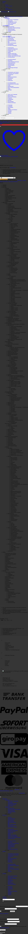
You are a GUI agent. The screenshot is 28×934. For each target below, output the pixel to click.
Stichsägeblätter (13, 535)
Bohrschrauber (13, 256)
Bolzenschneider (13, 367)
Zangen (9, 66)
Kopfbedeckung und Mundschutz (15, 320)
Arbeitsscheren (13, 285)
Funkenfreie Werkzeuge (13, 48)
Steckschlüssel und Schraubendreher (15, 375)
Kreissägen (12, 292)
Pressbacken (12, 497)
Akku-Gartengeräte (12, 23)
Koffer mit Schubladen (15, 330)
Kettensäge (10, 105)
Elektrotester (13, 313)
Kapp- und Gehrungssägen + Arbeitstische (19, 290)
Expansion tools (13, 268)
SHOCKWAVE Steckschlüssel (16, 452)
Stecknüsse (10, 60)
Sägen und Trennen (16, 121)
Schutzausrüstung (11, 602)
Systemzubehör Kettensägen (16, 537)
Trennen (9, 435)
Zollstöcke (12, 359)
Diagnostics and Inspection (13, 262)
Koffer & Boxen (13, 328)
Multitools (12, 294)
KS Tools (5, 33)
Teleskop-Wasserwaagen (15, 382)
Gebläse (9, 204)
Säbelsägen (12, 298)
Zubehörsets (10, 551)
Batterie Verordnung (9, 647)
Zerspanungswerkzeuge (13, 67)
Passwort (2, 908)
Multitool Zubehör (14, 533)
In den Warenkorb (4, 179)
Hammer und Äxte (11, 50)
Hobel (11, 289)
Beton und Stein (13, 457)
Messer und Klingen (12, 365)
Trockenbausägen (14, 373)
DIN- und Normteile (12, 43)
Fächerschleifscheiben (14, 516)
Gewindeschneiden (12, 82)
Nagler (11, 244)
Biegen (9, 75)
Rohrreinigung (11, 434)
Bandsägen (12, 286)
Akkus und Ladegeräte (12, 94)
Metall (11, 463)
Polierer (12, 306)
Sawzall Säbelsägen (14, 503)
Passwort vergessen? (4, 913)
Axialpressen (10, 74)
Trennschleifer (13, 411)
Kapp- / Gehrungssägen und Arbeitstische (19, 484)
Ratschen (12, 245)
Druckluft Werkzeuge (12, 45)
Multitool (10, 595)
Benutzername (3, 919)
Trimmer (9, 112)
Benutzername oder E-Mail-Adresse (8, 906)
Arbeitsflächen (13, 335)
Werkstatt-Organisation (15, 333)
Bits (8, 41)
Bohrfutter (12, 473)
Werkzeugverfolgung (14, 239)
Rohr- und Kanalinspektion (13, 87)
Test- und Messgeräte (12, 312)
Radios (9, 275)
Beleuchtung (10, 24)
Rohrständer (12, 501)
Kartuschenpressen (14, 232)
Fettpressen (12, 227)
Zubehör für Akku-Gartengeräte (14, 544)
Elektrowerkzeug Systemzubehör (14, 466)
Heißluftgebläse (13, 230)
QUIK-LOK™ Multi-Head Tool (14, 208)
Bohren (9, 456)
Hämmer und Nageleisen (13, 351)
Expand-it (10, 98)
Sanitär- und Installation (13, 54)
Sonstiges (10, 89)
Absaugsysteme (13, 422)
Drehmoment (10, 44)
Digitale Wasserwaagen (15, 381)
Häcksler (9, 100)
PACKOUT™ (11, 325)
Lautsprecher (13, 276)
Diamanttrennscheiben (4, 122)
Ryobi (6, 664)
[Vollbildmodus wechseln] (1, 932)
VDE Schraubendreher (15, 379)
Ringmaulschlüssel (14, 348)
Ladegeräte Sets (11, 575)
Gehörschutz (10, 439)
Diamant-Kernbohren (12, 77)
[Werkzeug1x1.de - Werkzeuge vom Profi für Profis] (8, 11)
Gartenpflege (10, 99)
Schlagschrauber (13, 247)
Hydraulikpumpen (14, 269)
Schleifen (10, 413)
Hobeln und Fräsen (12, 102)
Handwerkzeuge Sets (12, 352)
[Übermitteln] (3, 119)
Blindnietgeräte (13, 243)
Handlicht (12, 250)
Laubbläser (10, 106)
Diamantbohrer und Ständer (16, 397)
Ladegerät (12, 428)
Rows (11, 541)
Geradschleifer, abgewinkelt (16, 305)
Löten (9, 85)
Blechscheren (13, 471)
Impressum (17, 789)
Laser (9, 273)
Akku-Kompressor (14, 223)
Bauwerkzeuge (11, 39)
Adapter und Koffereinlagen (16, 326)
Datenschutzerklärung (4, 790)
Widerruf (7, 648)
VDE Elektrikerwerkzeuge (13, 61)
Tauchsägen (12, 301)
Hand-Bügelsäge (13, 368)
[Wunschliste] (0, 126)
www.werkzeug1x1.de (9, 683)
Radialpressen (11, 86)
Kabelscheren (13, 369)
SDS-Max (12, 259)
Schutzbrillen (10, 443)
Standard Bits (13, 454)
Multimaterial (13, 464)
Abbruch (9, 424)
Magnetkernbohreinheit (15, 257)
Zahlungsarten (8, 645)
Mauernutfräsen (11, 402)
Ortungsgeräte (13, 264)
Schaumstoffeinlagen (14, 337)
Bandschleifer (13, 469)
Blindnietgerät (13, 472)
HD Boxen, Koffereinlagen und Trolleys (16, 324)
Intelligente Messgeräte (15, 483)
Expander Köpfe (13, 476)
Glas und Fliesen (13, 459)
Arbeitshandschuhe (12, 437)
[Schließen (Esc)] (4, 932)
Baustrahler (10, 342)
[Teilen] (3, 932)
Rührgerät (12, 237)
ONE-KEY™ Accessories (15, 496)
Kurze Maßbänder (14, 356)
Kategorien (7, 18)
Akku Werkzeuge (11, 37)
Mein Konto (7, 642)
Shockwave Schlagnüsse (15, 451)
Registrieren (3, 929)
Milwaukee (5, 17)
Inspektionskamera (14, 263)
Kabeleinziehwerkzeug (15, 231)
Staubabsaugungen (12, 311)
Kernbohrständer (13, 486)
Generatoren (10, 432)
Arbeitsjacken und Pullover (13, 318)
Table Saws (12, 300)
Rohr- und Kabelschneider (15, 297)
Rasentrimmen (11, 601)
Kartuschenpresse (14, 485)
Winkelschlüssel (11, 65)
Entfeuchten (10, 80)
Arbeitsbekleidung (11, 30)
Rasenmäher (10, 209)
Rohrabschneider (13, 372)
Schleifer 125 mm (14, 308)
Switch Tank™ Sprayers (13, 211)
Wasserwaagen (11, 380)
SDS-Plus (12, 261)
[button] (1, 123)
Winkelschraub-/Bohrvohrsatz (16, 455)
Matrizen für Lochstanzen (15, 492)
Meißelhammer (11, 403)
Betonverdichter (13, 224)
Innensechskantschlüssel (13, 353)
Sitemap (11, 790)
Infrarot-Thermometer (14, 316)
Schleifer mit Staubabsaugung (16, 420)
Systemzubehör (13, 465)
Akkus (11, 215)
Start (1, 121)
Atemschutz (10, 438)
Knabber (12, 487)
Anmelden (12, 911)
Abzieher (10, 36)
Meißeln (9, 521)
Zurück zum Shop (6, 36)
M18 (11, 221)
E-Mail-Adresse (3, 921)
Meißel (9, 52)
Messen (9, 355)
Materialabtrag (11, 513)
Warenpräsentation (11, 539)
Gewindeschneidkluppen (15, 229)
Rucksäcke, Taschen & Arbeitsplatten (18, 332)
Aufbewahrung (11, 26)
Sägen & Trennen (11, 366)
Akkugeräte (10, 20)
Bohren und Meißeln (12, 96)
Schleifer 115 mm (14, 307)
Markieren (12, 361)
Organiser (12, 331)
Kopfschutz (10, 442)
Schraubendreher (11, 57)
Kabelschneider (13, 270)
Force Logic (10, 266)
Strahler (12, 252)
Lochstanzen (13, 271)
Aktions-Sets (10, 218)
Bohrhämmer (13, 475)
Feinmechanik (11, 47)
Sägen (9, 88)
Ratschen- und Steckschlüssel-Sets (17, 347)
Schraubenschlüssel (12, 59)
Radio (9, 597)
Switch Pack (13, 507)
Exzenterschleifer (11, 265)
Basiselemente (13, 327)
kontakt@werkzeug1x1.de (11, 685)
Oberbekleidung (11, 321)
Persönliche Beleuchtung (15, 251)
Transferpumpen (13, 238)
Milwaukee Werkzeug (9, 655)
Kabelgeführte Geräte (12, 22)
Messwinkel (12, 362)
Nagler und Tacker (11, 596)
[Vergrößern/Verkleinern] (0, 932)
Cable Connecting (14, 225)
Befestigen (10, 241)
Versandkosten (13, 167)
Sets (11, 217)
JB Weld (4, 115)
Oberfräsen (12, 296)
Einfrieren (10, 79)
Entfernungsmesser (14, 314)
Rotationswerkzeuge (14, 236)
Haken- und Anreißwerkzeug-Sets (17, 376)
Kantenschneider (11, 207)
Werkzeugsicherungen (12, 445)
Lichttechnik (10, 51)
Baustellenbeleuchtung (15, 249)
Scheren (9, 374)
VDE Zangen (13, 389)
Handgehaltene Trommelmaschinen (17, 279)
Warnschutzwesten (11, 444)
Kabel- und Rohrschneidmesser (16, 531)
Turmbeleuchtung (14, 254)
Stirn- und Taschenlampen (13, 344)
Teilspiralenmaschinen (15, 283)
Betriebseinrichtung (12, 40)
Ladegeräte (12, 216)
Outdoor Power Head (14, 547)
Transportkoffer (13, 510)
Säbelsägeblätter (13, 534)
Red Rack (12, 540)
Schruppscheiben (13, 519)
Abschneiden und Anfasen (13, 72)
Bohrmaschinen (13, 396)
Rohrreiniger (10, 278)
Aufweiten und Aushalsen (13, 73)
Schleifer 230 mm (14, 310)
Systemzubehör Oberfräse (15, 538)
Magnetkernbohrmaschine (15, 491)
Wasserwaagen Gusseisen (15, 386)
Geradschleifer (13, 304)
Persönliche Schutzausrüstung (14, 27)
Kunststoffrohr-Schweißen (13, 84)
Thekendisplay (13, 542)
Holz (11, 461)
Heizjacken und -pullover (13, 319)
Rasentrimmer (11, 210)
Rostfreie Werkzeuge (12, 53)
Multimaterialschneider (15, 293)
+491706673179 (7, 684)
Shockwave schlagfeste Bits (16, 450)
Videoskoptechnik (11, 62)
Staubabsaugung (11, 421)
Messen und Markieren (12, 360)
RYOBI (4, 92)
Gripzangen (12, 388)
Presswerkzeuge (13, 272)
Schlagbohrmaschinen (14, 400)
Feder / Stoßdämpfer (9, 190)
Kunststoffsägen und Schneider (16, 370)
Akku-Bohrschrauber (14, 242)
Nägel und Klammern (14, 449)
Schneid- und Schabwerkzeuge (14, 55)
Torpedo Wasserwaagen (15, 383)
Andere (9, 222)
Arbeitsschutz (10, 38)
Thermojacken (13, 508)
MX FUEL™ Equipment (13, 19)
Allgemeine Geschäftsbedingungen (12, 649)
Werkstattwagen (11, 64)
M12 (11, 220)
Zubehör (9, 31)
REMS (4, 70)
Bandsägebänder (13, 528)
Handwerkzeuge (11, 29)
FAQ (4, 2)
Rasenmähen (10, 107)
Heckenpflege (11, 101)
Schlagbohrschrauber (14, 258)
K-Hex (11, 523)
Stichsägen (12, 299)
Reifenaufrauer (13, 235)
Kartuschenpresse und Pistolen (14, 593)
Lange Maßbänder (14, 358)
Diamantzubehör (13, 458)
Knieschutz (10, 441)
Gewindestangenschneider (15, 287)
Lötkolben (12, 234)
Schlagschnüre (13, 363)
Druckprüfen (10, 78)
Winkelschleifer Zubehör (15, 512)
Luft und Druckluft (12, 594)
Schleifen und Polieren (12, 109)
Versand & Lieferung (9, 646)
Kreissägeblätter (13, 532)
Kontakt (4, 1)
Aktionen (4, 185)
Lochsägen (12, 462)
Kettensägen (12, 291)
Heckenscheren (11, 206)
